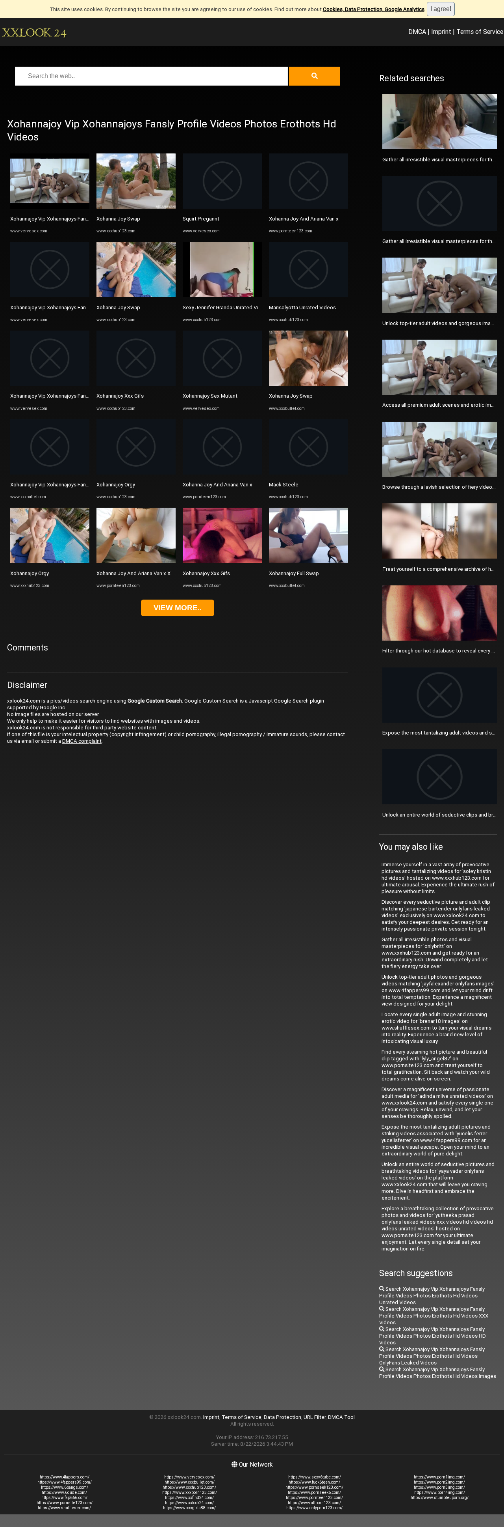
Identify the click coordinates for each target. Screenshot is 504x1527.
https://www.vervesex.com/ (189, 1477)
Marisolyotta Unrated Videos (302, 307)
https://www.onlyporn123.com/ (314, 1507)
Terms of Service (479, 32)
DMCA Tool (341, 1417)
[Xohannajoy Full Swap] (308, 561)
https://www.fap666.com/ (64, 1497)
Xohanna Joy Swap (118, 218)
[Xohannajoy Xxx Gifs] (136, 384)
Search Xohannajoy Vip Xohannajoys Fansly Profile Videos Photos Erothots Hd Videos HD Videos (432, 1336)
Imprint (441, 32)
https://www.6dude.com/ (64, 1492)
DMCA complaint (82, 741)
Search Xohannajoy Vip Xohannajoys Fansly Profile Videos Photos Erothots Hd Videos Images (437, 1372)
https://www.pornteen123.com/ (314, 1497)
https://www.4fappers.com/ (64, 1477)
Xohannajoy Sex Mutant (210, 395)
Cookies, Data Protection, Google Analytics (373, 9)
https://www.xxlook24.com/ (189, 1502)
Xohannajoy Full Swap (294, 573)
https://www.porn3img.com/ (439, 1487)
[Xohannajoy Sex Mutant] (222, 384)
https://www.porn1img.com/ (439, 1477)
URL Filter (315, 1417)
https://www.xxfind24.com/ (189, 1497)
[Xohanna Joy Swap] (136, 207)
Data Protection (282, 1417)
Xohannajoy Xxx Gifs (120, 395)
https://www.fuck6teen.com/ (314, 1482)
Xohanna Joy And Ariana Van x (217, 484)
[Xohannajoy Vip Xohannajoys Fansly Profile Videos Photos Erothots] (49, 207)
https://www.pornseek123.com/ (314, 1487)
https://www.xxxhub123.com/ (189, 1487)
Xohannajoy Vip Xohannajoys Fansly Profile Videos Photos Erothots (88, 218)
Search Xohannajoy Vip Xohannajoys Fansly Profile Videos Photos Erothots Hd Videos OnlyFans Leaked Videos (432, 1356)
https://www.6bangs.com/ (64, 1487)
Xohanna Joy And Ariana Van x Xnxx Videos (146, 573)
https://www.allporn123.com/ (314, 1502)
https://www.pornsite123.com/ (65, 1502)
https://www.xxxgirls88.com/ (189, 1507)
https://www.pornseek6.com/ (314, 1492)
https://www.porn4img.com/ (439, 1492)
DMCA (417, 32)
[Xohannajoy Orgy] (49, 561)
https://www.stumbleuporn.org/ (440, 1497)
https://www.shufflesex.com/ (64, 1507)
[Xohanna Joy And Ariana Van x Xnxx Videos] (136, 561)
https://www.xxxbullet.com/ (190, 1482)
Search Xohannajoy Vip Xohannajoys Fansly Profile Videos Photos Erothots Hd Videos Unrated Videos (432, 1296)
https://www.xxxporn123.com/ (189, 1492)
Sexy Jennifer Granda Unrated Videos (226, 307)
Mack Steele (283, 484)
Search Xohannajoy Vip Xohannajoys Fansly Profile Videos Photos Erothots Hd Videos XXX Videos (433, 1316)
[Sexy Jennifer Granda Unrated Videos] (222, 295)
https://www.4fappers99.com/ (64, 1482)
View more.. (178, 608)
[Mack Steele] (308, 472)
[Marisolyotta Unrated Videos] (308, 295)
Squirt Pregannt (201, 218)
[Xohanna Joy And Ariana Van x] (222, 472)
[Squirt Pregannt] (222, 207)
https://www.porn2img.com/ (439, 1482)
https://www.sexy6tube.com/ (314, 1477)
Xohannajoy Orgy (29, 573)
